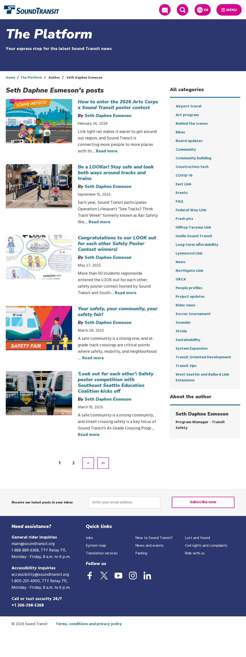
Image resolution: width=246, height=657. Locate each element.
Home (10, 78)
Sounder (183, 323)
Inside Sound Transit (194, 236)
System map (96, 546)
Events (182, 193)
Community (186, 150)
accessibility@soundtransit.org (40, 574)
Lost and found (197, 538)
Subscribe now (203, 502)
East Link (183, 184)
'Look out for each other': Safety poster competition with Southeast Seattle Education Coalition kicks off (116, 382)
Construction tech (192, 167)
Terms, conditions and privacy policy (89, 624)
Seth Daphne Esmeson (108, 115)
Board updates (189, 141)
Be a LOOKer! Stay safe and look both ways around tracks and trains (116, 173)
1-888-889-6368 (25, 550)
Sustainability (188, 340)
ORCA (181, 279)
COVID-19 (184, 176)
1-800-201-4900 (26, 581)
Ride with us (195, 553)
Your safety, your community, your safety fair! (118, 311)
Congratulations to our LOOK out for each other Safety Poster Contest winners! (117, 244)
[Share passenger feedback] (165, 10)
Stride (181, 331)
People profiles (189, 288)
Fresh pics (184, 219)
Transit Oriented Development (203, 357)
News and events (149, 546)
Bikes (180, 132)
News (180, 262)
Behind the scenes (192, 124)
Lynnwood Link (189, 253)
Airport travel (188, 106)
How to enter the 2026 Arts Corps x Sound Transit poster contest (118, 105)
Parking (141, 553)
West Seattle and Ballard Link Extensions (202, 378)
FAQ (179, 201)
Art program (187, 115)
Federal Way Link (191, 210)
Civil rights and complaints (206, 546)
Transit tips (186, 366)
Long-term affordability (197, 245)
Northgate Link (189, 271)
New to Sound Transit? (154, 538)
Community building (193, 158)
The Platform (31, 78)
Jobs (89, 538)
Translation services (102, 553)
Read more (106, 151)
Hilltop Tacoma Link (193, 227)
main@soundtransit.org (33, 543)
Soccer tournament (193, 314)
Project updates (190, 297)
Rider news (185, 305)
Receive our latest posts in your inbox (42, 502)
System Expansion (192, 349)
